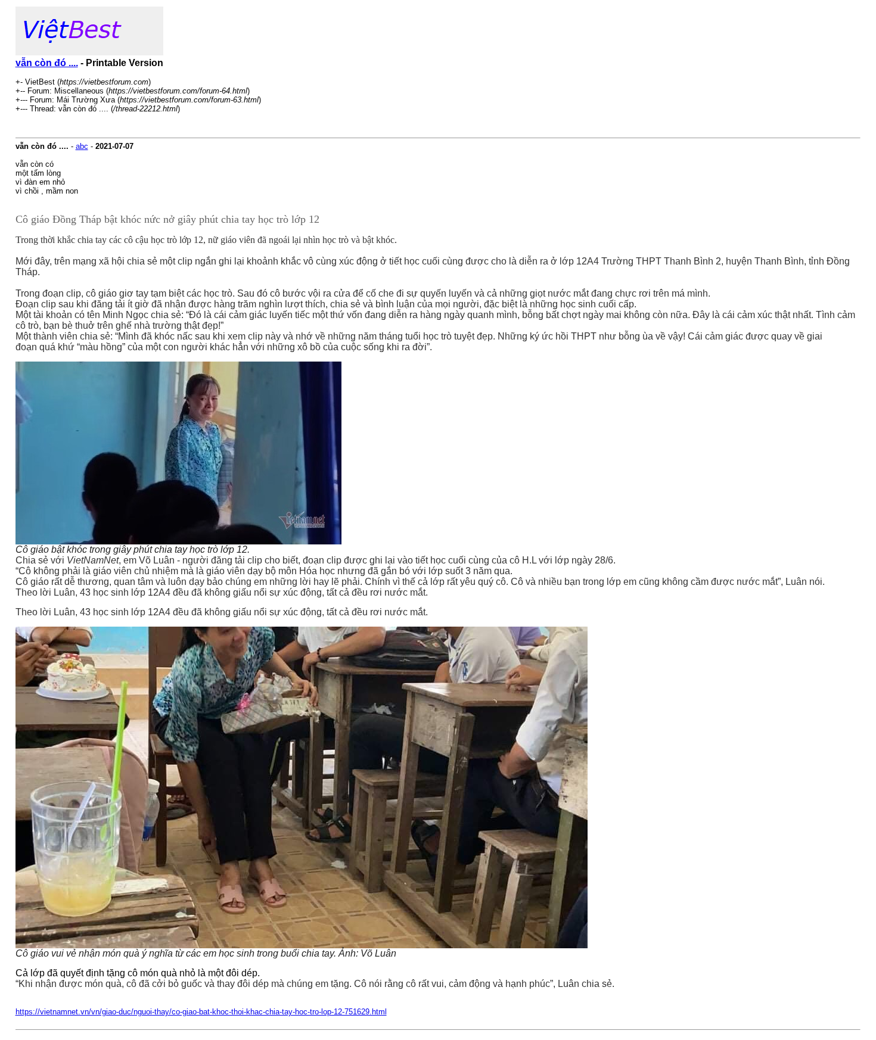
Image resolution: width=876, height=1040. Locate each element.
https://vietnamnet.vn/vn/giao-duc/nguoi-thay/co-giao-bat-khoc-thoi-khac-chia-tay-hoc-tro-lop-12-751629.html (201, 1011)
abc (82, 146)
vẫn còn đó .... (46, 63)
